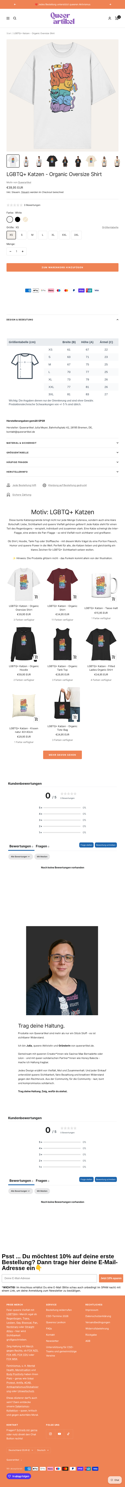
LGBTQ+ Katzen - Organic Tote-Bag (62, 728)
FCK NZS (32, 1350)
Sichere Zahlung (21, 494)
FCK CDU (22, 1354)
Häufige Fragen (17, 462)
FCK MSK (12, 1359)
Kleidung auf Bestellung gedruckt (67, 485)
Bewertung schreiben (106, 845)
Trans (26, 1318)
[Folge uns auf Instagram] (50, 1433)
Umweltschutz (26, 1391)
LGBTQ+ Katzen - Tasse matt (101, 608)
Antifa (19, 1382)
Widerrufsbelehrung (97, 1328)
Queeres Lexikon (56, 1322)
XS (11, 234)
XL (53, 234)
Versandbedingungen (97, 1322)
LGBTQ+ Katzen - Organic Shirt (62, 607)
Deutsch (41, 1450)
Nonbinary (12, 1326)
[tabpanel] (62, 879)
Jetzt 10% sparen (111, 1278)
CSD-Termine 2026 (57, 1316)
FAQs (49, 1328)
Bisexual (27, 1322)
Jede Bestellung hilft (24, 485)
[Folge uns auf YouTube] (59, 1433)
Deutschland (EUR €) (19, 1450)
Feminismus (13, 1365)
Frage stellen (86, 845)
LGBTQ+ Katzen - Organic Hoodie (24, 668)
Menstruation (23, 1369)
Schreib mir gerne (27, 1430)
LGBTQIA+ (13, 1314)
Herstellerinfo (17, 471)
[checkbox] (42, 857)
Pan (35, 1322)
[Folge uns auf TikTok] (68, 1433)
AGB (87, 1340)
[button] (62, 808)
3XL (76, 234)
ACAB (27, 1382)
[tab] (43, 846)
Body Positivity (15, 1374)
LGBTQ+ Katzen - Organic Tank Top (62, 668)
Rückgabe (91, 1334)
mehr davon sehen (62, 755)
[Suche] (14, 18)
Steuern (25, 192)
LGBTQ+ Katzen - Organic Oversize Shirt (24, 607)
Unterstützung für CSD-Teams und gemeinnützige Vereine (61, 1351)
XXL (64, 234)
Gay (18, 1322)
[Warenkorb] (116, 18)
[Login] (109, 18)
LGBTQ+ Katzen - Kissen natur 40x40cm (23, 730)
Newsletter (52, 1340)
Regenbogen (14, 1318)
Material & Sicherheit (22, 443)
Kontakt (50, 1334)
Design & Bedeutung (20, 319)
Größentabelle (110, 227)
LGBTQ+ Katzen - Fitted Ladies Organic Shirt (101, 668)
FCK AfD (11, 1354)
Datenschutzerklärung (98, 1316)
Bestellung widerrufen (59, 1309)
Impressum (91, 1309)
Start (9, 33)
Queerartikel (24, 182)
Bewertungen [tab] (21, 846)
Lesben (11, 1322)
